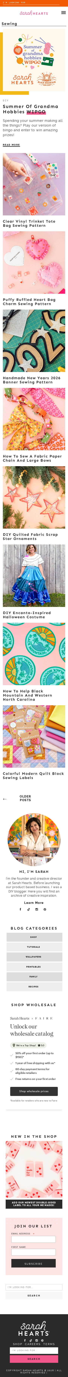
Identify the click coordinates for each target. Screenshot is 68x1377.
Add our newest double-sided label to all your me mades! (34, 1204)
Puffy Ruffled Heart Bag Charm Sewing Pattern (29, 301)
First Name (18, 1247)
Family (33, 976)
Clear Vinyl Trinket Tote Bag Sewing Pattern (29, 223)
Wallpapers (33, 957)
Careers (33, 1344)
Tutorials (33, 947)
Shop (33, 937)
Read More (11, 145)
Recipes (34, 987)
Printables (33, 967)
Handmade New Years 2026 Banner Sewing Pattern (32, 380)
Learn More (34, 903)
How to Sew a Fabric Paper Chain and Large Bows (32, 458)
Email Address (23, 1234)
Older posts (25, 798)
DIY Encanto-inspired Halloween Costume (27, 614)
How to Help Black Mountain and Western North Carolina (27, 695)
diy (6, 100)
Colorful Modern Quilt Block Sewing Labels (33, 775)
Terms (49, 1344)
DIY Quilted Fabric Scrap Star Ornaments (30, 536)
